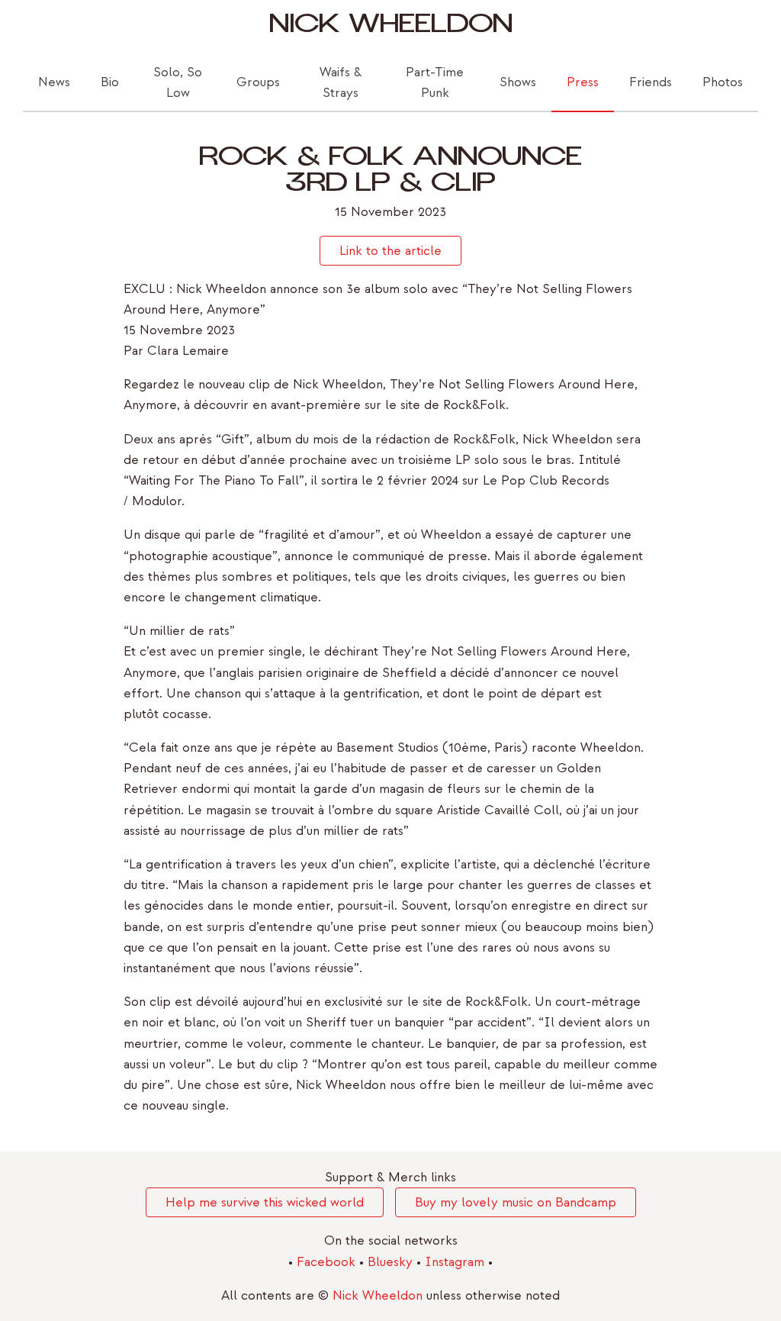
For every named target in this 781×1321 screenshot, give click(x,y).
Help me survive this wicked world (265, 1202)
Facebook (328, 1262)
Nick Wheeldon (391, 27)
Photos (722, 82)
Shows (518, 82)
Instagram (456, 1262)
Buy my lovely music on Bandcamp (515, 1202)
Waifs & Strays (341, 82)
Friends (650, 82)
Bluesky (392, 1262)
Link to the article (390, 251)
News (54, 82)
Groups (258, 82)
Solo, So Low (177, 82)
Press (583, 82)
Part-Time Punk (435, 82)
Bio (110, 82)
